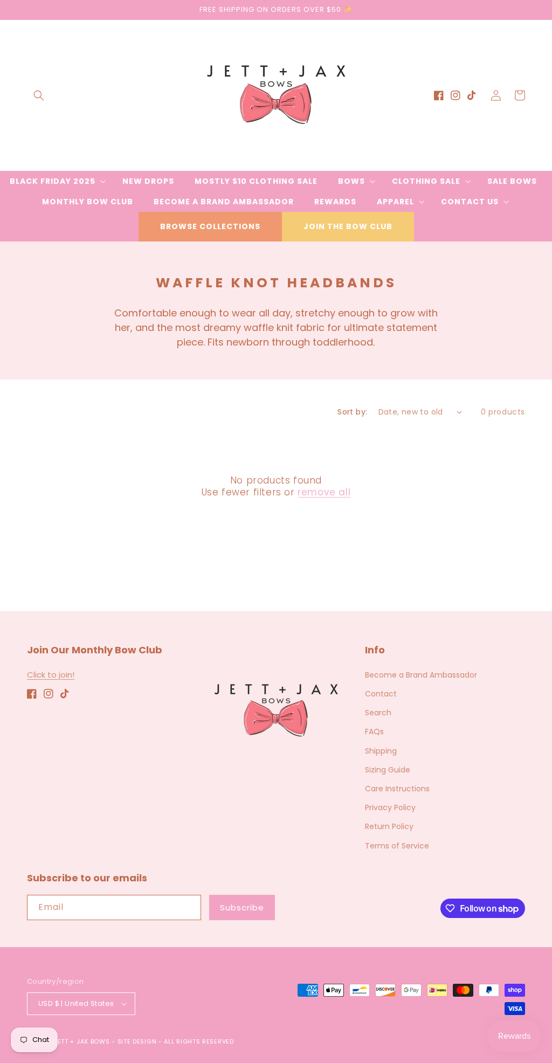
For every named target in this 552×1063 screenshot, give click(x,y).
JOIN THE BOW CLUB (347, 226)
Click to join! (50, 674)
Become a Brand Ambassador (421, 674)
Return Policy (389, 826)
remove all (324, 492)
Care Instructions (397, 788)
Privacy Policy (390, 807)
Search (378, 712)
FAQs (374, 731)
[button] (39, 95)
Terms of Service (397, 845)
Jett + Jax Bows (82, 1041)
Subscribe (242, 907)
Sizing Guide (387, 769)
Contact (381, 693)
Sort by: (352, 411)
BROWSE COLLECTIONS (210, 226)
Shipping (381, 751)
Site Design (137, 1041)
